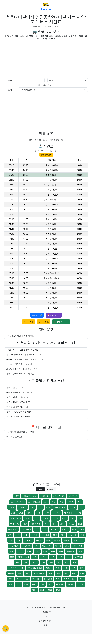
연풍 (53, 551)
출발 (10, 80)
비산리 (65, 529)
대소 (39, 512)
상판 (55, 534)
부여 (37, 529)
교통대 (11, 507)
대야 (47, 512)
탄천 (18, 584)
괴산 (79, 501)
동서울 (55, 518)
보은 (54, 523)
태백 (26, 584)
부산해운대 (26, 529)
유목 (68, 557)
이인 (51, 562)
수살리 (57, 540)
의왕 (25, 562)
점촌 (73, 568)
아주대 (58, 545)
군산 (40, 507)
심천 (36, 545)
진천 (66, 573)
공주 (61, 501)
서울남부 (72, 534)
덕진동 (28, 518)
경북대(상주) (58, 496)
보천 (62, 523)
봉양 (80, 523)
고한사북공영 (34, 501)
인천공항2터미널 (34, 568)
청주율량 (48, 579)
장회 (58, 568)
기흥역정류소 (60, 507)
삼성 (17, 534)
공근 (46, 501)
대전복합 (56, 512)
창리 (74, 573)
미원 (25, 523)
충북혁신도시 (69, 579)
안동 (67, 545)
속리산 (39, 540)
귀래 (48, 507)
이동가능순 (51, 489)
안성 (11, 551)
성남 (11, 540)
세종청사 (28, 540)
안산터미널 (77, 545)
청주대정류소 (22, 579)
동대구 (45, 518)
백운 (46, 523)
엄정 (45, 551)
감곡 (17, 496)
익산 (67, 562)
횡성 (50, 590)
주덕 (20, 573)
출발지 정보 (28, 321)
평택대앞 (60, 584)
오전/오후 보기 (46, 155)
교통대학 (22, 507)
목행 (80, 518)
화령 (42, 590)
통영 (42, 584)
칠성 (10, 584)
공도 (54, 501)
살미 (10, 534)
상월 (25, 534)
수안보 (67, 540)
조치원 (11, 573)
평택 (50, 584)
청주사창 (36, 579)
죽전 (28, 573)
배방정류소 (35, 523)
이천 (59, 562)
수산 (48, 540)
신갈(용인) (14, 545)
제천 (81, 568)
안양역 (20, 551)
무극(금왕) (14, 523)
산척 (82, 529)
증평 (50, 573)
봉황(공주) (12, 529)
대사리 (30, 512)
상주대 (34, 534)
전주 (65, 568)
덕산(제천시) (15, 518)
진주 (58, 573)
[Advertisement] (24, 58)
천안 (11, 579)
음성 (17, 562)
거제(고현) (44, 496)
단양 (21, 512)
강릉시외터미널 (29, 496)
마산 (64, 518)
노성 (81, 507)
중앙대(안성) (39, 573)
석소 (82, 534)
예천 (80, 551)
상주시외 (45, 534)
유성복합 (78, 557)
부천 (45, 529)
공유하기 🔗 (37, 315)
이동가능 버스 (48, 85)
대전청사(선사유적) (72, 512)
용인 (52, 557)
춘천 (58, 579)
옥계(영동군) (23, 557)
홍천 (34, 590)
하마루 (71, 584)
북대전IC (54, 529)
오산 (12, 557)
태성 (34, 584)
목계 (72, 518)
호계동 (80, 584)
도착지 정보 (44, 321)
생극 (63, 534)
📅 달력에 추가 (53, 315)
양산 (37, 551)
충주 (81, 579)
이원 (43, 562)
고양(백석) (72, 496)
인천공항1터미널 (16, 568)
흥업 (58, 590)
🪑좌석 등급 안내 (61, 321)
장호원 (49, 568)
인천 (75, 562)
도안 (37, 518)
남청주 (72, 507)
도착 (10, 89)
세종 (18, 540)
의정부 (34, 562)
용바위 (43, 557)
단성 (13, 512)
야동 (29, 551)
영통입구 (71, 551)
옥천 (35, 557)
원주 (60, 557)
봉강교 (71, 523)
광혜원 (70, 501)
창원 (82, 573)
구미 (32, 507)
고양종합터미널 (17, 501)
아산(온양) (46, 545)
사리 (74, 529)
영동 (61, 551)
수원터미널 (78, 540)
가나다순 (40, 489)
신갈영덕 (26, 545)
